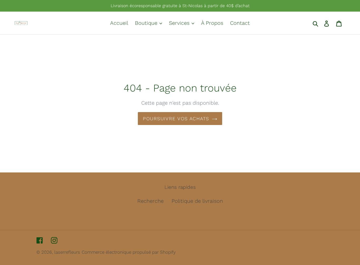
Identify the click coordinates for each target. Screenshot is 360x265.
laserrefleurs (67, 252)
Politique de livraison (197, 201)
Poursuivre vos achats (176, 118)
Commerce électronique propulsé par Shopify (129, 252)
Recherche (150, 201)
